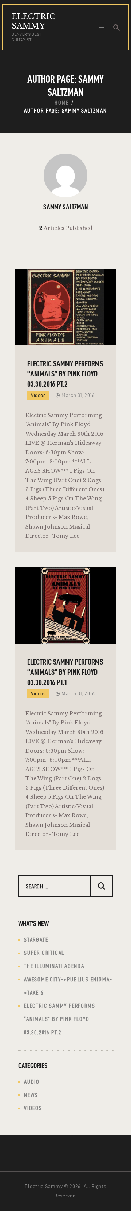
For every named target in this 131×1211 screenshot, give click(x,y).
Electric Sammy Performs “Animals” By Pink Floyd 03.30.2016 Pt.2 (65, 373)
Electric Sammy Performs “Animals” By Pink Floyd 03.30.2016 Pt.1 (65, 671)
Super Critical (44, 953)
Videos (38, 395)
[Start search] (116, 28)
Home (62, 102)
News (31, 1095)
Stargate (36, 939)
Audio (32, 1082)
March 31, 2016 (78, 395)
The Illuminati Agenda (54, 966)
